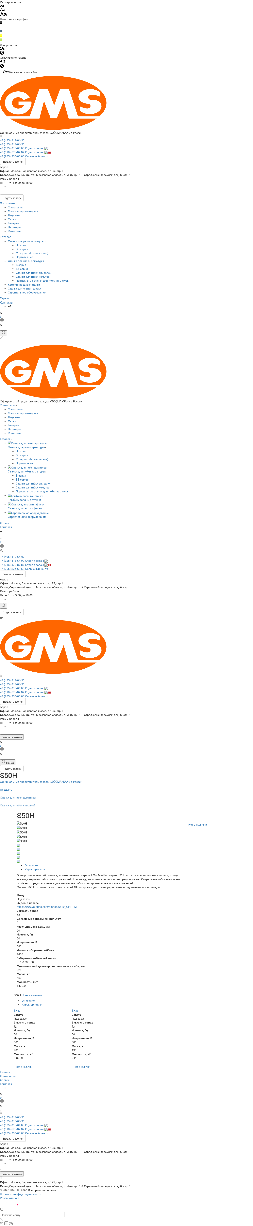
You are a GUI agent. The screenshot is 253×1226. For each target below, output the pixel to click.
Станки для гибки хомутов (32, 276)
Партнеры (14, 227)
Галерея (13, 223)
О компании (7, 203)
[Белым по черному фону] (1, 28)
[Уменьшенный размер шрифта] (2, 6)
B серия (21, 265)
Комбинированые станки (24, 284)
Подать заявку (12, 198)
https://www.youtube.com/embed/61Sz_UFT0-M (47, 907)
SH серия (22, 249)
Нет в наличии (197, 824)
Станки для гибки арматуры (26, 261)
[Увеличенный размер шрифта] (3, 15)
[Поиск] (3, 333)
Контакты (6, 302)
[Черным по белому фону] (1, 23)
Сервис (12, 219)
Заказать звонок (13, 161)
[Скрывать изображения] (2, 53)
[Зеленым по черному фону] (1, 41)
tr (1, 316)
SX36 (75, 1010)
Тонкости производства (23, 211)
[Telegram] (9, 306)
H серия (21, 245)
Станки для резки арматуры (26, 241)
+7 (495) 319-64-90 (12, 140)
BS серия (22, 269)
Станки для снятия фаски (24, 288)
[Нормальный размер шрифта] (2, 10)
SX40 (17, 1010)
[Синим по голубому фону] (1, 32)
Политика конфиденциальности (20, 1194)
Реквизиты (14, 231)
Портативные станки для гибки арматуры (42, 280)
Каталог (5, 237)
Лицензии (14, 215)
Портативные (24, 257)
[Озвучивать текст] (2, 62)
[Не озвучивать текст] (2, 67)
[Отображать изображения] (2, 49)
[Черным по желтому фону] (1, 36)
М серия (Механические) (32, 253)
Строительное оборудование (27, 292)
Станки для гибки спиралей (33, 273)
